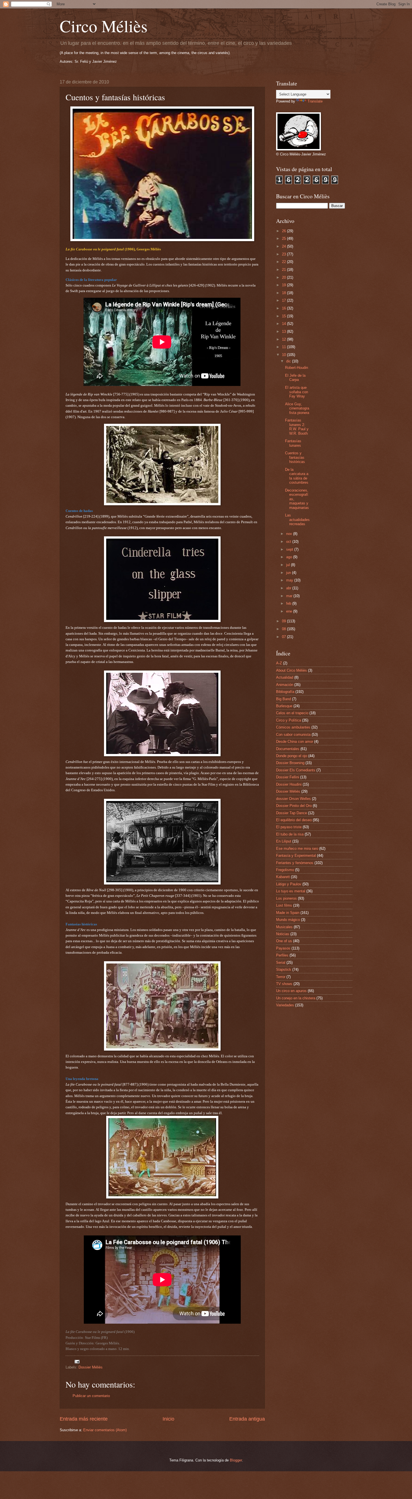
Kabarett (283, 877)
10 (284, 355)
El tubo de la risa (290, 834)
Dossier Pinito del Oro (294, 806)
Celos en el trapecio (292, 713)
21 (284, 269)
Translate (315, 101)
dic (289, 361)
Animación (284, 685)
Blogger (236, 1460)
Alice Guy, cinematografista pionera (297, 408)
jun (289, 573)
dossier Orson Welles (293, 799)
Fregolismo (285, 870)
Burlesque (284, 706)
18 (284, 293)
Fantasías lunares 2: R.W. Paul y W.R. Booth (297, 426)
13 (284, 331)
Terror (280, 977)
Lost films (284, 905)
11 (284, 347)
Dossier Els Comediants (295, 770)
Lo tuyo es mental (290, 891)
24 (284, 246)
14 (284, 324)
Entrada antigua (247, 1419)
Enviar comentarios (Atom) (105, 1430)
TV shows (284, 984)
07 (284, 637)
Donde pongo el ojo (291, 756)
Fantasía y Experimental (296, 855)
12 (284, 339)
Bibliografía (285, 692)
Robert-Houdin (296, 368)
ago (289, 557)
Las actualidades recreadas (297, 519)
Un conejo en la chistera (295, 998)
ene (289, 611)
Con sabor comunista (293, 734)
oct (289, 541)
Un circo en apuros (291, 991)
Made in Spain (287, 913)
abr (289, 588)
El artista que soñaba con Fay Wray (296, 391)
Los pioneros (286, 898)
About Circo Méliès (291, 670)
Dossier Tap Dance (291, 813)
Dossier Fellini (287, 777)
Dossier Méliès (90, 1367)
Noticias (282, 934)
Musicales (284, 927)
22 (284, 262)
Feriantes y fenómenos (294, 863)
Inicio (168, 1419)
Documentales (287, 749)
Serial (280, 962)
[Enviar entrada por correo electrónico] (77, 1361)
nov (289, 534)
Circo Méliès (103, 26)
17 (284, 300)
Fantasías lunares (293, 443)
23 (284, 254)
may (290, 580)
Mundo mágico (288, 920)
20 (284, 277)
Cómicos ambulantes (293, 727)
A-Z (279, 663)
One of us (284, 941)
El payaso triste (289, 827)
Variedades (285, 1005)
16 (284, 308)
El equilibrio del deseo (294, 820)
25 (284, 238)
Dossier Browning (290, 763)
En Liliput (283, 841)
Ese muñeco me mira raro (297, 848)
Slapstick (283, 969)
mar (289, 596)
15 (284, 316)
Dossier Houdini (289, 784)
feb (289, 603)
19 (284, 285)
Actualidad (284, 677)
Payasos (283, 948)
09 (284, 621)
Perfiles (282, 955)
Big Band (283, 699)
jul (288, 565)
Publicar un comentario (91, 1396)
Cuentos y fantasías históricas (295, 457)
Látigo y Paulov (288, 884)
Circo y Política (288, 720)
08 (284, 629)
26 (284, 231)
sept (290, 549)
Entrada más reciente (84, 1419)
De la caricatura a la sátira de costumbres (296, 476)
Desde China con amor (294, 741)
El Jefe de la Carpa (295, 377)
